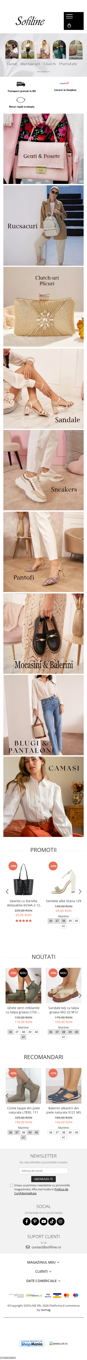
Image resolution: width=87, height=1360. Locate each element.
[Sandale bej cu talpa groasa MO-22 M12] (63, 985)
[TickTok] (52, 1221)
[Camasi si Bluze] (43, 797)
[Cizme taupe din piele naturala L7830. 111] (23, 1086)
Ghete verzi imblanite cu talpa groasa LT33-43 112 (23, 1010)
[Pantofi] (43, 552)
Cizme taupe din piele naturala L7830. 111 (23, 1110)
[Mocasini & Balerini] (43, 633)
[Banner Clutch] (43, 307)
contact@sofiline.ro (46, 1247)
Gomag (45, 1310)
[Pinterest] (35, 1221)
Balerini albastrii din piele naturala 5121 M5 (63, 1110)
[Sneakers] (43, 470)
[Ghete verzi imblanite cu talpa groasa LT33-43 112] (23, 985)
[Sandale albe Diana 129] (63, 879)
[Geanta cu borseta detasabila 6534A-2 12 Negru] (23, 879)
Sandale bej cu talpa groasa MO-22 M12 (63, 1010)
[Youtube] (44, 1221)
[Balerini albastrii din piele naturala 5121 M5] (63, 1086)
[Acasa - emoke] (30, 21)
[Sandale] (43, 388)
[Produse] (70, 17)
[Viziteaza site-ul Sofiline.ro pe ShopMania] (31, 1343)
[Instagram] (60, 1221)
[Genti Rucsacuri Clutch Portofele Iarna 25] (43, 55)
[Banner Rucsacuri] (43, 225)
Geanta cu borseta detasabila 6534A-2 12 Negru (23, 903)
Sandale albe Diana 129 (63, 901)
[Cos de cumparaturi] (69, 25)
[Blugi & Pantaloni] (43, 715)
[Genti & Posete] (43, 149)
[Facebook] (27, 1221)
